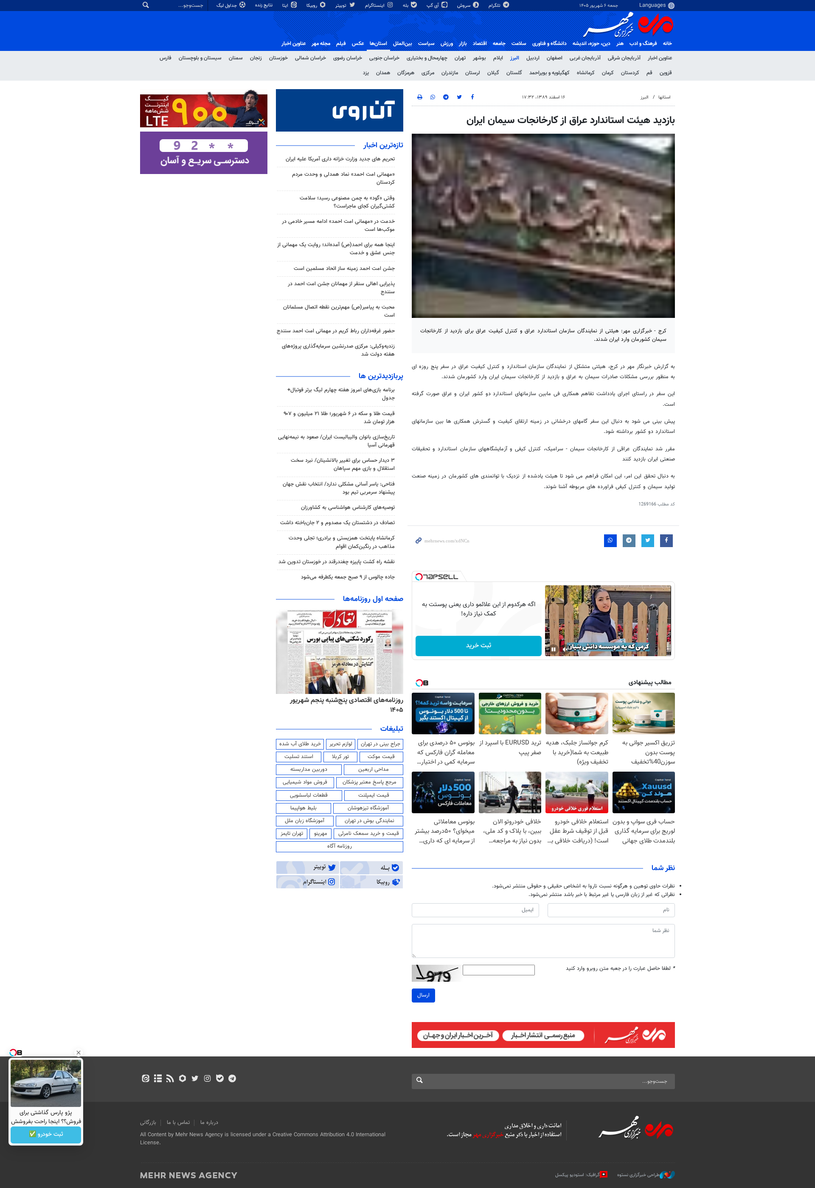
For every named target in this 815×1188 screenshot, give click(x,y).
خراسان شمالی (310, 58)
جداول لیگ (227, 5)
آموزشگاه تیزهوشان (368, 808)
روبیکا (312, 5)
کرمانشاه (586, 73)
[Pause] (553, 649)
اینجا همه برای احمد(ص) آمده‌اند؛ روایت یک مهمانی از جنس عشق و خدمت (336, 249)
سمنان (236, 58)
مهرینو (320, 833)
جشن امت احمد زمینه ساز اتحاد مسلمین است (344, 268)
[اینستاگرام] (207, 1079)
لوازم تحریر (340, 744)
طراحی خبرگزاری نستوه (638, 1175)
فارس (165, 58)
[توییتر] (195, 1079)
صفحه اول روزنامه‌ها (373, 599)
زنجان (256, 58)
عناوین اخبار (660, 58)
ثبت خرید (478, 645)
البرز (514, 58)
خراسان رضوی (347, 58)
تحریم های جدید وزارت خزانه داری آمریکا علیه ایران (340, 159)
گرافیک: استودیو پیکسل (577, 1175)
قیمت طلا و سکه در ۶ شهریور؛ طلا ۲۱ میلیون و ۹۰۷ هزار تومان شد (339, 418)
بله (406, 5)
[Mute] (565, 649)
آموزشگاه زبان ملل (304, 821)
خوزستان (278, 58)
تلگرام (495, 5)
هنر (620, 43)
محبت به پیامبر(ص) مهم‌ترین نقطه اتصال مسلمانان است (339, 311)
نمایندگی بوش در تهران (369, 821)
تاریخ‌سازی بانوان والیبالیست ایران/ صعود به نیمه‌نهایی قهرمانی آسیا (336, 441)
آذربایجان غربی (585, 58)
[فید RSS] (170, 1079)
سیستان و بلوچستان (200, 58)
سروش (464, 5)
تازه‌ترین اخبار (383, 145)
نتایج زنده (264, 5)
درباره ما (209, 1122)
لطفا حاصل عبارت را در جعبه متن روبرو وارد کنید (620, 969)
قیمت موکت (381, 757)
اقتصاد (480, 43)
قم (649, 73)
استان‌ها (378, 43)
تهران (460, 58)
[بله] (219, 1079)
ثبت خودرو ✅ (46, 1135)
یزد (366, 73)
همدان (383, 73)
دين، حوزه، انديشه (591, 43)
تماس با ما (178, 1122)
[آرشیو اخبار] (157, 1079)
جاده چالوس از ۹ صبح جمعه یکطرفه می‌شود (348, 577)
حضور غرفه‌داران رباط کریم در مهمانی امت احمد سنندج (336, 331)
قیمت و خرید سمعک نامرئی (368, 833)
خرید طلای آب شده (300, 744)
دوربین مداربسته (308, 769)
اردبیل (533, 58)
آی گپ (433, 5)
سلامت (518, 43)
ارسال (423, 995)
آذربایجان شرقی (624, 58)
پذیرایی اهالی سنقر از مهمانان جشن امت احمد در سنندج (341, 288)
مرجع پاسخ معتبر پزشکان (369, 782)
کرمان (608, 73)
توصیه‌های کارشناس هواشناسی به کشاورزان (348, 507)
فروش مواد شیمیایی (305, 782)
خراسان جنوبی (384, 58)
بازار (463, 43)
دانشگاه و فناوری (549, 43)
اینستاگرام (375, 5)
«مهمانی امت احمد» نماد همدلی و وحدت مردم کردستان (343, 178)
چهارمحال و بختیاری (427, 58)
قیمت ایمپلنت (373, 795)
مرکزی (428, 73)
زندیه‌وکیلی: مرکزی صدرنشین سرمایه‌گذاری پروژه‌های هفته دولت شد (338, 350)
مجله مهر (321, 43)
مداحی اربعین (373, 769)
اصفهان (554, 58)
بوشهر (479, 58)
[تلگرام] (232, 1079)
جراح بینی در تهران (380, 744)
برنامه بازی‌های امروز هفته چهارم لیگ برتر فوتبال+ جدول (341, 394)
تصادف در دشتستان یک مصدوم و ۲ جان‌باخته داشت (337, 523)
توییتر (341, 5)
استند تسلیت (298, 757)
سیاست (426, 43)
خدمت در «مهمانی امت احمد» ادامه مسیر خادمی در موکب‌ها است (338, 225)
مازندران (449, 73)
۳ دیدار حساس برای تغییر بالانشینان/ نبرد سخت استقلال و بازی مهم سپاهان (343, 464)
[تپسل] (419, 577)
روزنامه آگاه (339, 846)
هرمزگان (405, 73)
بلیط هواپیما (303, 808)
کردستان (630, 73)
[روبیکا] (182, 1079)
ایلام (498, 58)
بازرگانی (148, 1122)
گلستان (514, 73)
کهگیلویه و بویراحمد (549, 73)
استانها (664, 97)
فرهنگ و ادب (643, 43)
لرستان (472, 73)
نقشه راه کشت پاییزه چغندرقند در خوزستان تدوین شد (336, 562)
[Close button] (78, 1052)
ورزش (447, 43)
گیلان (493, 73)
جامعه (499, 43)
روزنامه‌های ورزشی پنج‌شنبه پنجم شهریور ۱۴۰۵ (342, 700)
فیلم (341, 43)
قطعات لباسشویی (309, 795)
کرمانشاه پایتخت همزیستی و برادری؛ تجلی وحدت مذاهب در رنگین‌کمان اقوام (342, 542)
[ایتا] (145, 1079)
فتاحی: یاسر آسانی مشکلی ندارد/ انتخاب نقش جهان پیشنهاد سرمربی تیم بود (339, 488)
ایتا (285, 5)
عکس (358, 43)
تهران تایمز (292, 833)
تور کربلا (340, 757)
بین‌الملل (402, 43)
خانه (667, 43)
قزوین (666, 73)
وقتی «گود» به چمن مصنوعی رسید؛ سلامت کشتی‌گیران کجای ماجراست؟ (347, 202)
